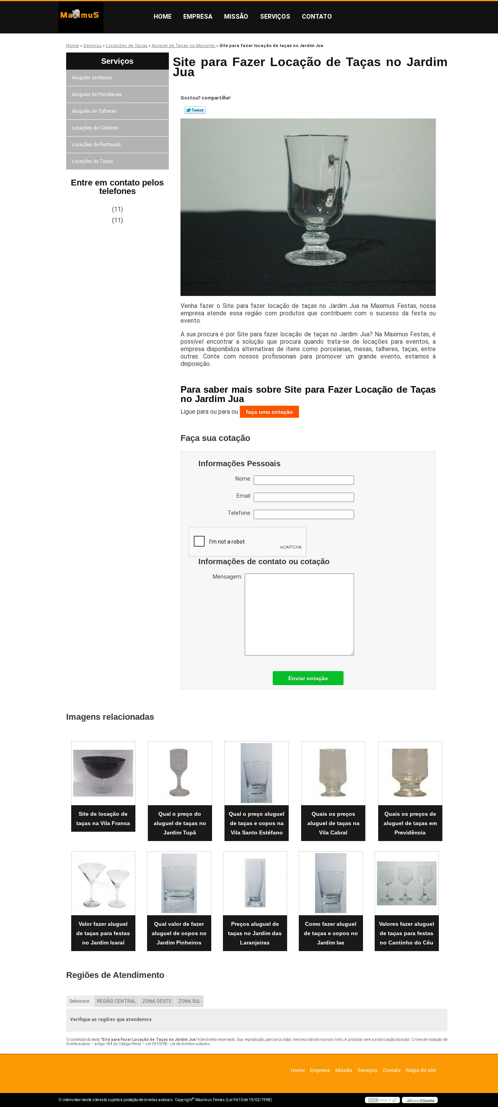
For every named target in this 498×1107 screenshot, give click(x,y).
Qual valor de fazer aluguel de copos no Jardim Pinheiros (179, 933)
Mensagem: (229, 577)
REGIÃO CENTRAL (116, 1001)
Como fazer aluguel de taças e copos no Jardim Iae (331, 933)
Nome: (244, 479)
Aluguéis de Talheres (94, 111)
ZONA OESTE (157, 1001)
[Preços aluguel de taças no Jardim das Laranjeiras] (255, 883)
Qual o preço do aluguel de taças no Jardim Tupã (180, 823)
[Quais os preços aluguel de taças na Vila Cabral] (333, 773)
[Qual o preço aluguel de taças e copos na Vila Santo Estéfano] (256, 773)
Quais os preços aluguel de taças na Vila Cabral (333, 823)
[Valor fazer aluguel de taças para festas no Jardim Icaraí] (103, 883)
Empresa (197, 16)
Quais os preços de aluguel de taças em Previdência (410, 823)
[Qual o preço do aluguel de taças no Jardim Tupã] (180, 773)
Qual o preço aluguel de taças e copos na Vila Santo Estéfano (256, 823)
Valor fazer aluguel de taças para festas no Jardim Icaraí (103, 933)
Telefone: (241, 513)
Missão (236, 16)
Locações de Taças (92, 161)
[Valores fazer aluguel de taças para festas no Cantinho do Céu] (407, 883)
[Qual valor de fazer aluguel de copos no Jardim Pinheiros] (179, 883)
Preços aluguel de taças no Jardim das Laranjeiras (255, 933)
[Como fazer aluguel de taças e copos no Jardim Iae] (331, 883)
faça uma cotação (269, 412)
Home (163, 16)
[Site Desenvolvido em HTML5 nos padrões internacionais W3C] (382, 1100)
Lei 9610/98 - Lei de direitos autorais (178, 1044)
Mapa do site (421, 1070)
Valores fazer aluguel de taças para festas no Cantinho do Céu (406, 933)
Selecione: (79, 1001)
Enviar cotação (308, 678)
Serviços (275, 16)
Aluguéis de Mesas (92, 77)
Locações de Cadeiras (95, 128)
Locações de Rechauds (96, 144)
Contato (317, 16)
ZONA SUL (189, 1001)
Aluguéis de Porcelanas (97, 94)
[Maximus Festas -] (103, 16)
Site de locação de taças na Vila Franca (103, 818)
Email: (245, 496)
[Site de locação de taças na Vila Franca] (103, 773)
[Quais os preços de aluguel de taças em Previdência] (410, 773)
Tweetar (195, 110)
